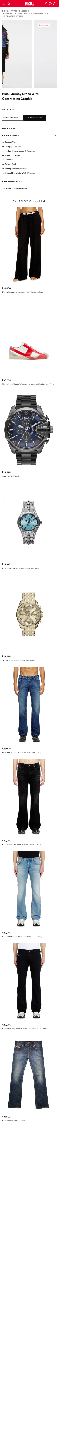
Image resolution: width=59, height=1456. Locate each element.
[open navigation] (3, 3)
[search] (8, 3)
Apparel (13, 11)
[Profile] (46, 4)
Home (5, 11)
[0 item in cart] (54, 3)
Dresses (18, 13)
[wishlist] (50, 3)
